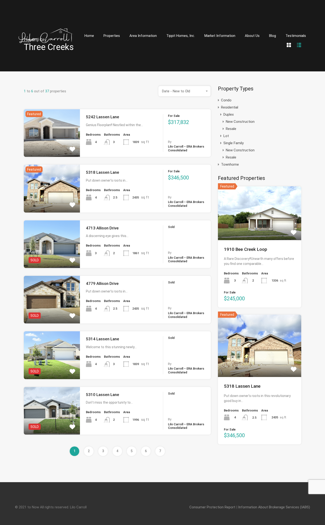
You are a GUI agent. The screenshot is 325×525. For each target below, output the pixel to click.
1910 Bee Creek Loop (245, 249)
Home (89, 36)
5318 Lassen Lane (102, 172)
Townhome (230, 164)
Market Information (219, 36)
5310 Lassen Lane (102, 394)
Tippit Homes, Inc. (180, 36)
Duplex (228, 114)
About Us (252, 36)
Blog (272, 36)
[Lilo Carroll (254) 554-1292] (46, 64)
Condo (226, 100)
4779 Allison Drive (102, 283)
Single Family (233, 143)
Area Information (143, 36)
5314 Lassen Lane (102, 339)
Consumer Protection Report (212, 507)
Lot (226, 136)
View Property (52, 147)
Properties (111, 36)
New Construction (240, 121)
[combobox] (184, 91)
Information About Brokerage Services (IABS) (274, 507)
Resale (231, 129)
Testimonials (296, 36)
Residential (229, 107)
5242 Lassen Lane (102, 116)
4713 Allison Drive (102, 228)
